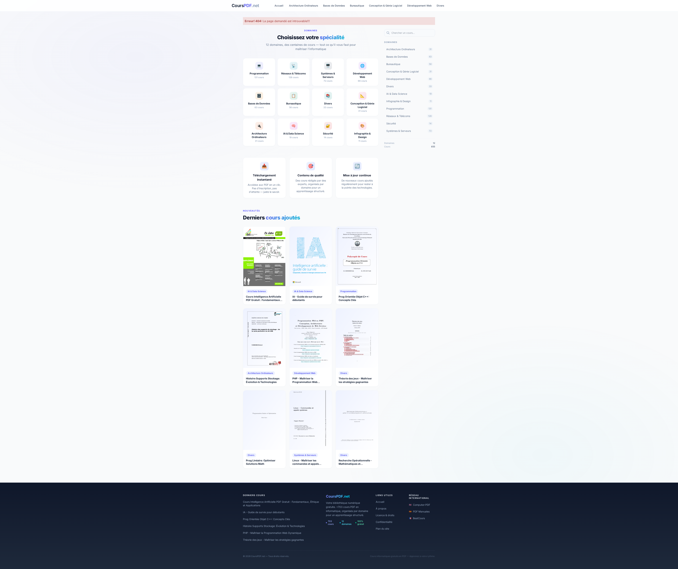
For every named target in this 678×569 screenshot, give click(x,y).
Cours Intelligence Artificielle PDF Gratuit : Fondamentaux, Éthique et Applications (281, 503)
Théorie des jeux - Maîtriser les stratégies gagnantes (273, 539)
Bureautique (357, 5)
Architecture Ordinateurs (303, 5)
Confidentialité (384, 521)
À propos (381, 508)
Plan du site (382, 528)
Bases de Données (334, 5)
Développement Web (419, 5)
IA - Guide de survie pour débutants (263, 512)
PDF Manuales (419, 511)
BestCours (417, 518)
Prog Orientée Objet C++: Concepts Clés (266, 519)
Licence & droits (385, 515)
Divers (440, 5)
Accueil (279, 5)
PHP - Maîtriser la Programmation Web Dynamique (272, 532)
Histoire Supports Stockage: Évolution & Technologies (274, 525)
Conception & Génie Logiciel (385, 5)
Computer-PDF (419, 504)
